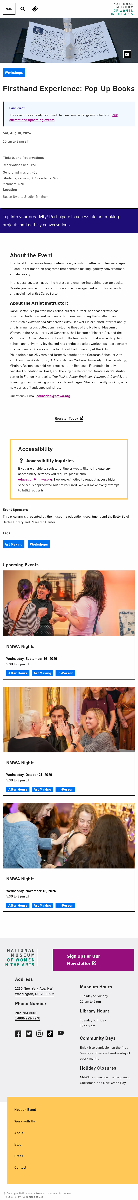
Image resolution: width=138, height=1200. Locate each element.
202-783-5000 (26, 1012)
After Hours (17, 673)
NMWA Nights (20, 646)
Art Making (13, 544)
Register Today (67, 418)
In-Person (65, 673)
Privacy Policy (12, 1196)
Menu (9, 8)
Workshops (39, 544)
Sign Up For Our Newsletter (83, 959)
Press (18, 1155)
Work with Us (24, 1121)
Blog (18, 1144)
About (19, 1132)
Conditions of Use (32, 1196)
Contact (20, 1167)
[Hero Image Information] (127, 54)
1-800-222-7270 (27, 1018)
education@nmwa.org (53, 395)
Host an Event (25, 1109)
